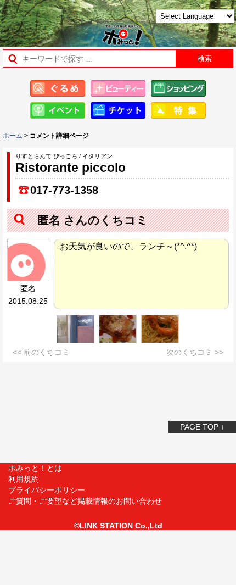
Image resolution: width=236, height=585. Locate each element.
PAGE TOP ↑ (202, 426)
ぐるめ (57, 88)
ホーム (13, 136)
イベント (57, 110)
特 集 (178, 110)
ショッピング (178, 88)
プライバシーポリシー (46, 490)
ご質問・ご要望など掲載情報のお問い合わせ (85, 501)
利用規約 (23, 479)
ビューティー (118, 88)
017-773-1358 (64, 190)
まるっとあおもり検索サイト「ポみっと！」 (36, 20)
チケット (118, 110)
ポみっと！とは (35, 468)
